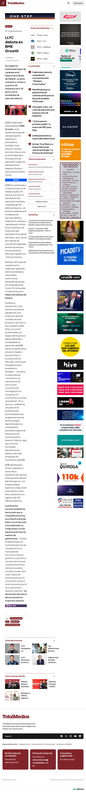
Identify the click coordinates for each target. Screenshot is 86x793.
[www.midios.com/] (70, 34)
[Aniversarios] (70, 190)
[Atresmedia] (70, 300)
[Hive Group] (70, 364)
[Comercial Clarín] (70, 452)
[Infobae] (70, 149)
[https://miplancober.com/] (16, 605)
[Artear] (70, 415)
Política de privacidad (9, 780)
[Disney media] (70, 80)
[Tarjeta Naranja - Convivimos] (70, 478)
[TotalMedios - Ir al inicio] (16, 3)
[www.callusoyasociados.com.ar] (70, 503)
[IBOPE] (16, 180)
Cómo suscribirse (37, 744)
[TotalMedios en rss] (80, 736)
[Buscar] (68, 3)
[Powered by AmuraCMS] (78, 789)
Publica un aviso (42, 201)
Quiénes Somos (24, 744)
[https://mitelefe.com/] (70, 103)
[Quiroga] (70, 465)
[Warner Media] (70, 231)
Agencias (9, 26)
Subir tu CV (42, 206)
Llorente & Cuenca (16, 618)
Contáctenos (60, 744)
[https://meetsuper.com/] (70, 390)
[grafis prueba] (70, 16)
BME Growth (15, 621)
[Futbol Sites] (70, 323)
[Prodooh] (70, 427)
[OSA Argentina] (30, 16)
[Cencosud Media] (70, 57)
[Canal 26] (70, 277)
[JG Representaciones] (70, 346)
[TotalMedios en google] (71, 736)
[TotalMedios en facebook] (61, 736)
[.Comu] (70, 254)
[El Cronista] (70, 440)
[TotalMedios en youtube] (75, 736)
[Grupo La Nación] (70, 126)
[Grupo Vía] (70, 402)
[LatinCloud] (70, 490)
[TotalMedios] (19, 717)
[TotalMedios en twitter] (66, 736)
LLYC (7, 621)
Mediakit (69, 744)
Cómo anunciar (49, 744)
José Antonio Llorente (12, 625)
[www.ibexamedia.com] (70, 377)
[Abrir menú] (3, 3)
